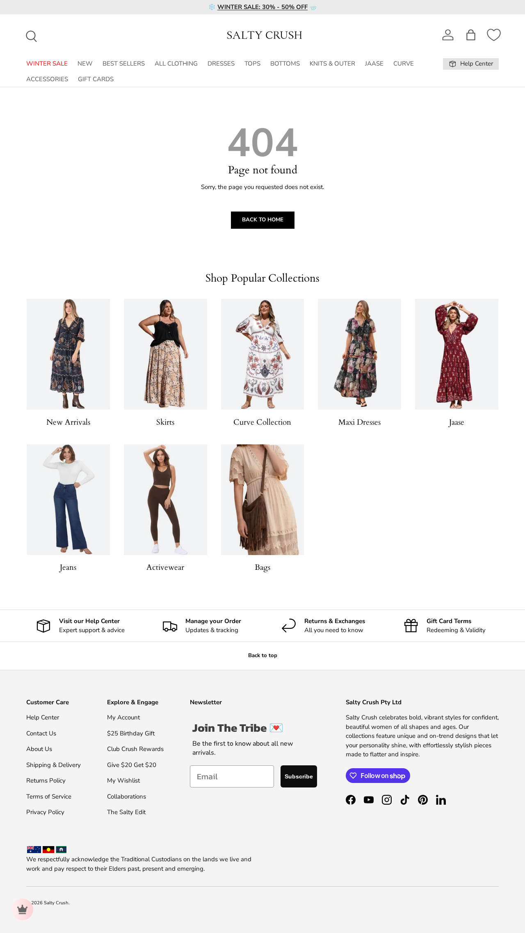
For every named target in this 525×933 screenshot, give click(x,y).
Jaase (456, 422)
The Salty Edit (126, 812)
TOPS (252, 63)
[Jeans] (68, 499)
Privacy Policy (45, 812)
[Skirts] (165, 354)
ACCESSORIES (47, 79)
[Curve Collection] (262, 354)
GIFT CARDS (96, 79)
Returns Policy (46, 780)
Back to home (262, 219)
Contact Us (41, 733)
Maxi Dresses (359, 422)
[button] (471, 35)
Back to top (262, 655)
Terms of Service (48, 796)
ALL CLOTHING (176, 63)
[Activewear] (165, 499)
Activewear (165, 567)
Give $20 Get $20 (131, 765)
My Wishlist (123, 780)
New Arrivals (68, 422)
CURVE (403, 63)
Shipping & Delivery (53, 765)
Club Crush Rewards (135, 749)
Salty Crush (56, 903)
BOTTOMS (285, 63)
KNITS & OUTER (332, 63)
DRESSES (221, 63)
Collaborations (126, 796)
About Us (39, 749)
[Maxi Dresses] (359, 354)
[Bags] (262, 499)
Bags (262, 567)
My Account (123, 717)
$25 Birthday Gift (131, 733)
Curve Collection (262, 422)
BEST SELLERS (124, 63)
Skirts (165, 422)
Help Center (42, 717)
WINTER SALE (47, 63)
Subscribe (299, 776)
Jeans (68, 567)
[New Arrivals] (68, 354)
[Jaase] (456, 354)
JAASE (374, 63)
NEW (85, 63)
